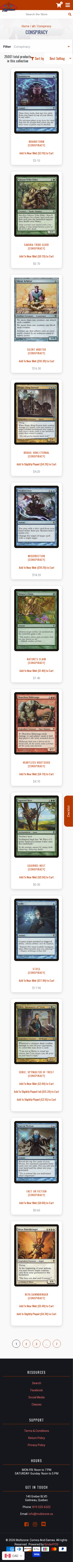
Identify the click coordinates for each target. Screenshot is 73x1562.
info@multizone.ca (41, 1514)
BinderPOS (51, 1544)
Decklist (68, 811)
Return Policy (36, 1438)
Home (25, 26)
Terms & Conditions (36, 1430)
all (33, 26)
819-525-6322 (41, 1507)
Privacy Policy (36, 1445)
